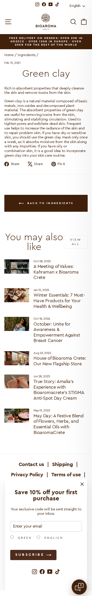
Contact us (31, 464)
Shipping (62, 464)
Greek (24, 537)
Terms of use (66, 474)
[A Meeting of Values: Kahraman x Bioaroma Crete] (16, 266)
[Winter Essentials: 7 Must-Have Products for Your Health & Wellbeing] (16, 295)
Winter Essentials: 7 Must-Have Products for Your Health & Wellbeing (59, 300)
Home (9, 55)
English (53, 537)
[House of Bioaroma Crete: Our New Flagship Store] (16, 358)
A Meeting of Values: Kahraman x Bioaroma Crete (55, 272)
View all (76, 242)
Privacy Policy (27, 474)
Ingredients (26, 55)
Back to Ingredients (50, 203)
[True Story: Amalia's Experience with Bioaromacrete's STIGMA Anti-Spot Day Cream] (16, 382)
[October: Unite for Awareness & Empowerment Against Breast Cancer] (16, 324)
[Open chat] (79, 587)
